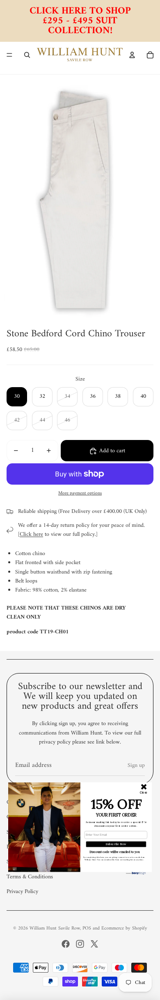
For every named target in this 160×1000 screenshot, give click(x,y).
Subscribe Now (116, 844)
